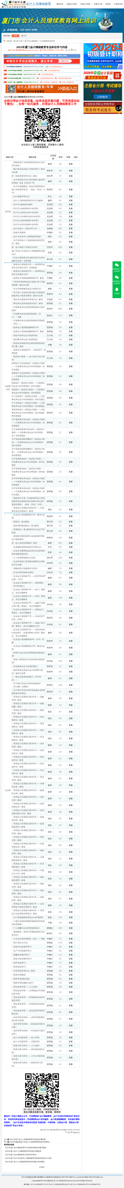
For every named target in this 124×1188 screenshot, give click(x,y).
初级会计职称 (72, 4)
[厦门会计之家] (13, 1)
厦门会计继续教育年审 (93, 1184)
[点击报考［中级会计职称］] (103, 71)
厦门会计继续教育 (18, 97)
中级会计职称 (85, 4)
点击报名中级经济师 (64, 78)
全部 (15, 36)
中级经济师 (118, 4)
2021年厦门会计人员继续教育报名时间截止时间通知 (25, 1162)
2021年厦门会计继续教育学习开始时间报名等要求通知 (25, 1148)
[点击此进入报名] (42, 85)
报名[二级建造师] (68, 82)
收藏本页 (76, 1132)
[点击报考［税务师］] (103, 103)
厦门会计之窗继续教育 (78, 1184)
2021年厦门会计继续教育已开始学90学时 (20, 1155)
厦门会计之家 (18, 41)
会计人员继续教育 (38, 4)
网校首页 (59, 4)
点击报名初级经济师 (46, 78)
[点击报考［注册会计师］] (103, 82)
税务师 (108, 4)
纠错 (69, 1132)
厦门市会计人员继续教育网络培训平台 (58, 1184)
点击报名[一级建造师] (50, 82)
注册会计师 (98, 4)
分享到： (42, 1167)
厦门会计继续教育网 (60, 1181)
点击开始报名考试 (55, 66)
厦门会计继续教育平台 (38, 1184)
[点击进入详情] (42, 59)
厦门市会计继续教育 (31, 41)
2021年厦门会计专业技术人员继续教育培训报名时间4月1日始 (28, 1158)
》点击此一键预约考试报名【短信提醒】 (21, 56)
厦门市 (23, 36)
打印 (74, 50)
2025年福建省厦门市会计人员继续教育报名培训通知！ (30, 1142)
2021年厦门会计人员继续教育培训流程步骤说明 (28, 1139)
